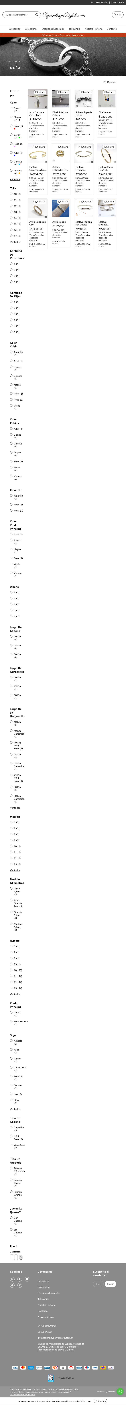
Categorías (14, 28)
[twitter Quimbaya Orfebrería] (19, 1285)
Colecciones (31, 28)
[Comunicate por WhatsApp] (120, 1391)
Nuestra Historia (93, 28)
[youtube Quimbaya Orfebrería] (27, 1279)
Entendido (101, 1401)
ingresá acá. (63, 1392)
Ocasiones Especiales (53, 28)
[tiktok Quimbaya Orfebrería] (12, 1285)
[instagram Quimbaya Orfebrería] (12, 1279)
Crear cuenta (117, 2)
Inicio (10, 61)
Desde (11, 1251)
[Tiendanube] (106, 1392)
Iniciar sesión (101, 2)
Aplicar (21, 1257)
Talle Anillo (74, 28)
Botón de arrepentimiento (22, 1394)
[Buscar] (37, 15)
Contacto (112, 28)
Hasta (15, 1251)
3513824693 (44, 1331)
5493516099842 (47, 1325)
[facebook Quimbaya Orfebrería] (19, 1279)
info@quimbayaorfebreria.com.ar (55, 1337)
